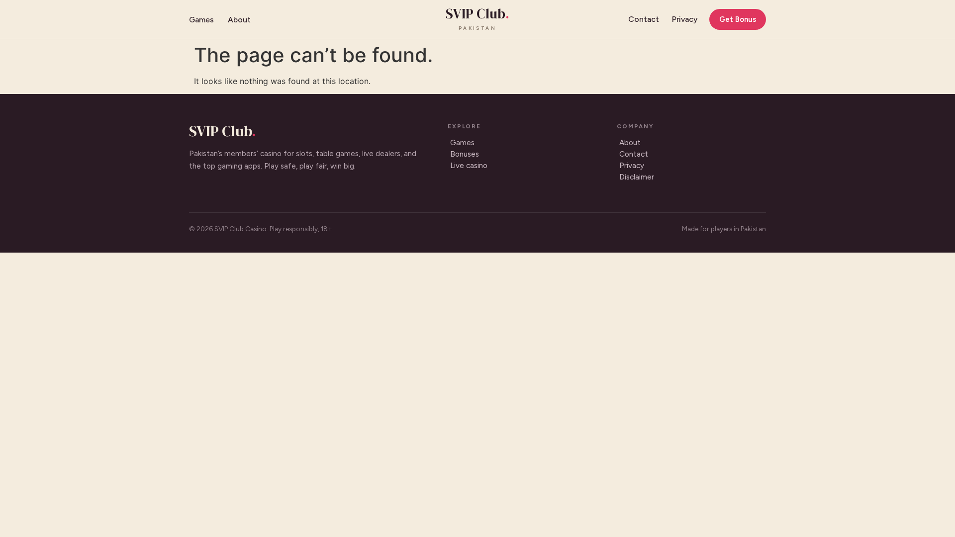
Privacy (684, 19)
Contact (643, 19)
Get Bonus (737, 19)
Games (201, 19)
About (239, 19)
